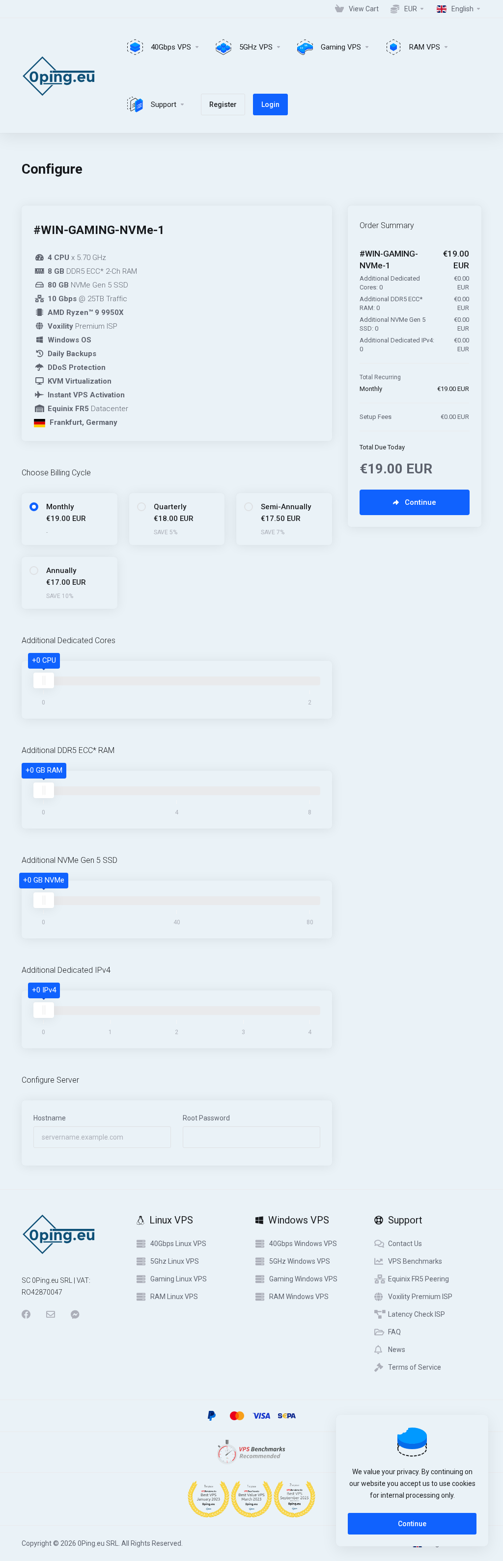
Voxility (60, 326)
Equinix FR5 (68, 408)
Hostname (49, 1118)
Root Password (206, 1118)
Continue (412, 1524)
